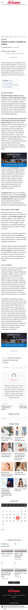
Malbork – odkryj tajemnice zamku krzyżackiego (19, 555)
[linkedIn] (21, 367)
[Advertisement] (14, 20)
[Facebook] (13, 367)
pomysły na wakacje (14, 358)
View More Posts (14, 381)
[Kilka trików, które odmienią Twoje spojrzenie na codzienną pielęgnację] (7, 466)
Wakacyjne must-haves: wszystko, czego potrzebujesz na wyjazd (20, 439)
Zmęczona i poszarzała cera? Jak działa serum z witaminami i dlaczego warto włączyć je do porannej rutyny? (20, 456)
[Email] (24, 367)
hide (11, 80)
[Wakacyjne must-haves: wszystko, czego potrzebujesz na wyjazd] (21, 431)
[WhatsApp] (17, 367)
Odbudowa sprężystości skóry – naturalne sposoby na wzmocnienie (7, 439)
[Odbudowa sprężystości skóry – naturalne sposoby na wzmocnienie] (7, 431)
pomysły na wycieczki (10, 360)
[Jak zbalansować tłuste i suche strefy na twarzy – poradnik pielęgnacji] (7, 447)
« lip (2, 529)
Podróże (4, 39)
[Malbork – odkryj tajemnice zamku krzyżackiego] (21, 547)
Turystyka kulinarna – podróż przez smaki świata (6, 574)
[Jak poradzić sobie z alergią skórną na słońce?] (21, 466)
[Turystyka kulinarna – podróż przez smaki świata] (7, 566)
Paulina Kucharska (8, 47)
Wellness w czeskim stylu (7, 553)
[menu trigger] (3, 2)
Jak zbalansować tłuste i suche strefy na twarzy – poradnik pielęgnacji (6, 455)
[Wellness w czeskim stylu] (7, 547)
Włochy (5, 362)
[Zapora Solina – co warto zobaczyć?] (21, 566)
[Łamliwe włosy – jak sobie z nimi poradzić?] (21, 482)
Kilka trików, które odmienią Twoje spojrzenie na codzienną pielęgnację (7, 474)
